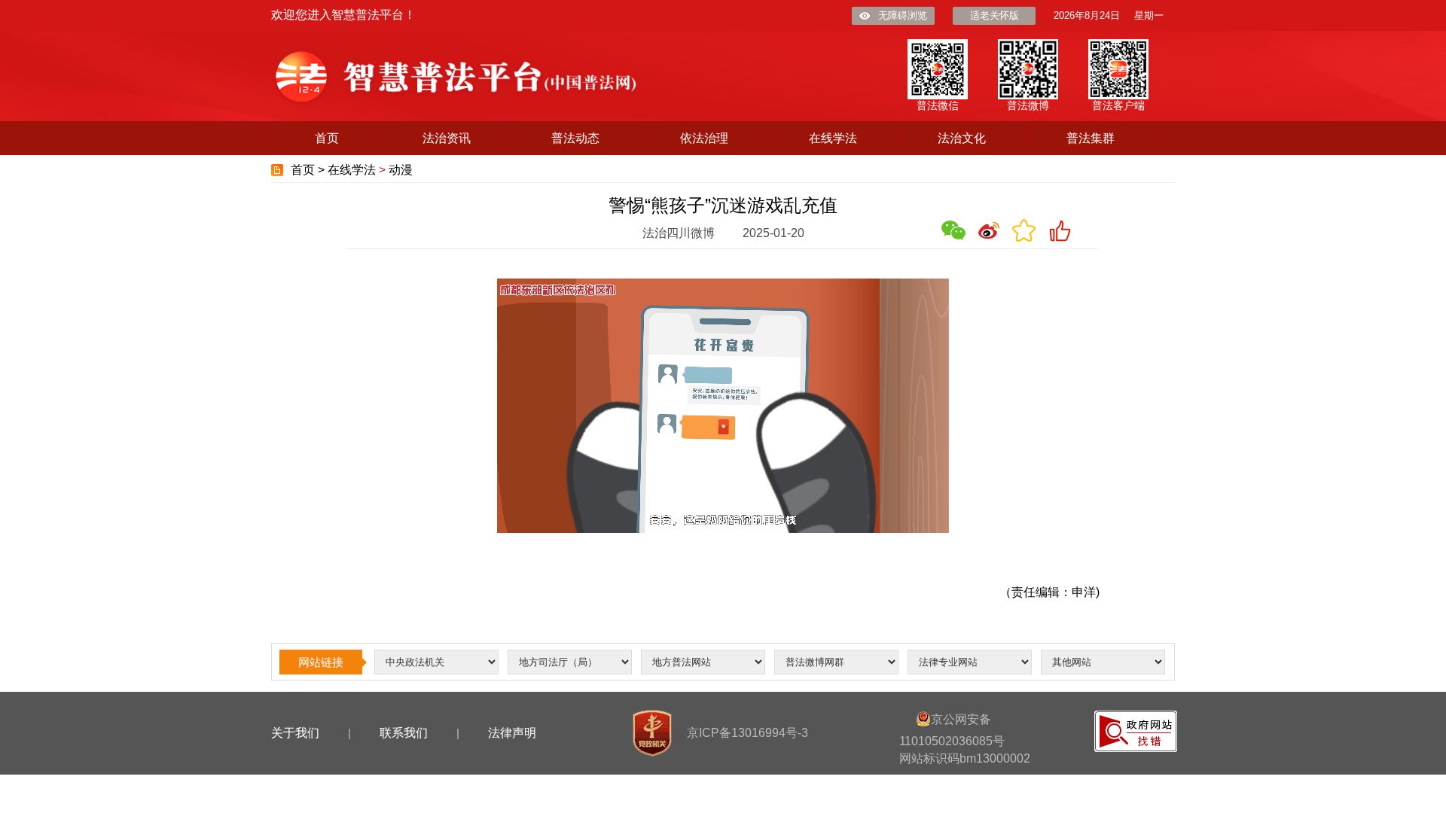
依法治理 (704, 138)
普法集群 (1090, 138)
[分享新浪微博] (989, 230)
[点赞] (1060, 230)
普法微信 (938, 105)
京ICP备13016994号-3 (747, 732)
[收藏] (1024, 230)
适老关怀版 (994, 15)
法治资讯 (447, 138)
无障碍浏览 (902, 15)
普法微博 (1028, 105)
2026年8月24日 (1087, 15)
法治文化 (962, 138)
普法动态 (575, 138)
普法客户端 (1118, 105)
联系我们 (404, 732)
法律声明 (512, 732)
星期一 (1149, 15)
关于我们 (295, 732)
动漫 (401, 169)
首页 (327, 138)
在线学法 (833, 138)
